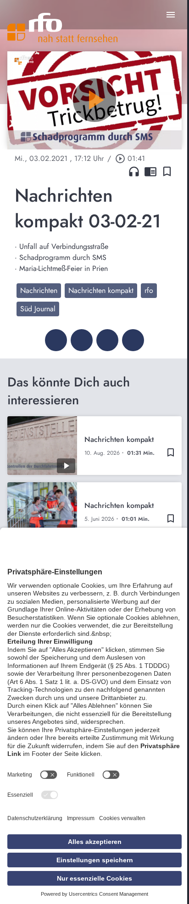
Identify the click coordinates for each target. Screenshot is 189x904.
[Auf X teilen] (82, 340)
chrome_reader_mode (150, 171)
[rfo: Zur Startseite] (62, 27)
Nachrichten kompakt (100, 290)
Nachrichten (38, 290)
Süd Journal (38, 308)
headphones (134, 171)
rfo (149, 290)
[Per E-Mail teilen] (133, 340)
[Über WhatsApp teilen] (107, 340)
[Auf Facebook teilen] (56, 340)
